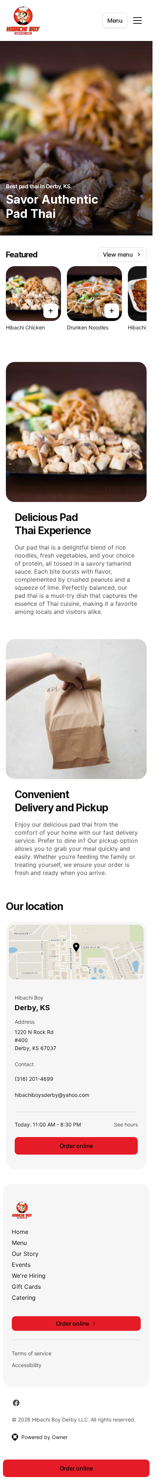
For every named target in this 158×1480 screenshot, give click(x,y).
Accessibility (27, 1365)
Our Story (25, 1253)
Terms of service (31, 1353)
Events (21, 1264)
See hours (126, 1124)
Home (20, 1231)
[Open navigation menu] (137, 20)
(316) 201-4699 (34, 1081)
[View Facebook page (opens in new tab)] (16, 1402)
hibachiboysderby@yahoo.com (52, 1097)
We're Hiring (29, 1275)
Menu (115, 20)
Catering (24, 1297)
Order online (76, 1145)
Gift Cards (26, 1286)
